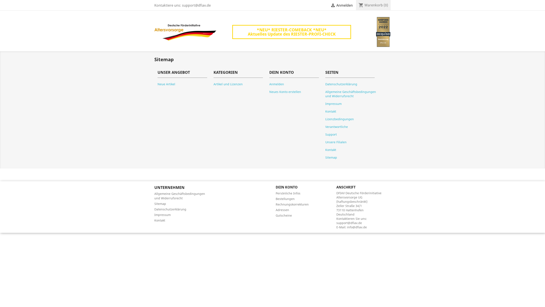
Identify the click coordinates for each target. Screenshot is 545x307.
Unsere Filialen (336, 142)
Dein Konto (287, 187)
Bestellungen (285, 199)
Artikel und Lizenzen (228, 84)
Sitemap (331, 157)
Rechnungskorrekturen (292, 204)
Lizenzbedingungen (339, 119)
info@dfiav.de (357, 227)
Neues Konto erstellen (285, 92)
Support (331, 134)
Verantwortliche (336, 127)
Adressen (282, 210)
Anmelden (276, 84)
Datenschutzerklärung (341, 84)
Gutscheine (284, 215)
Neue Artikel (166, 84)
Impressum (333, 104)
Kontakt (330, 111)
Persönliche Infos (288, 193)
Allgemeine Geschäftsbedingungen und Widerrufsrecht (350, 94)
